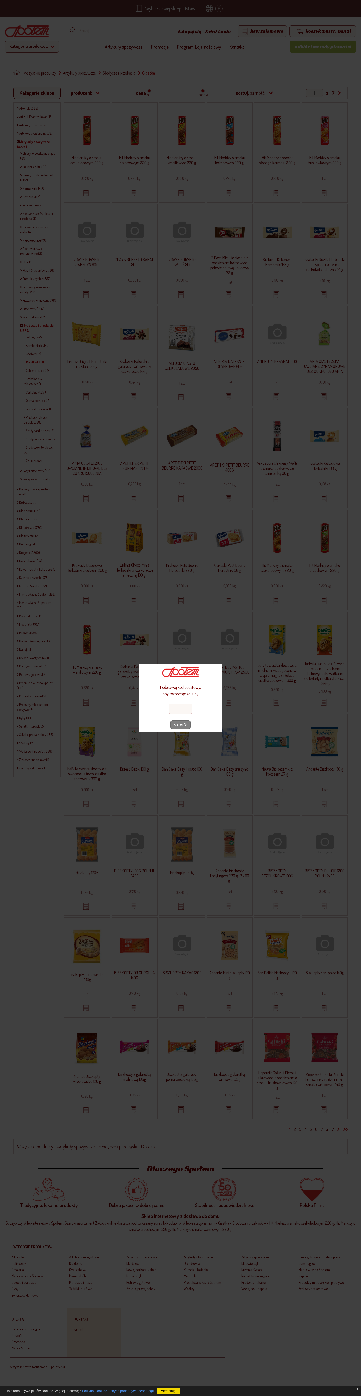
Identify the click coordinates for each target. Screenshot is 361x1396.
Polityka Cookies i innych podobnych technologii (118, 1391)
